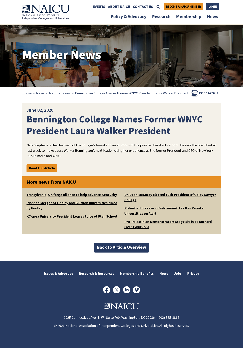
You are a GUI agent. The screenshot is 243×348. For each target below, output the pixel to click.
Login (212, 6)
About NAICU (119, 6)
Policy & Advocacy (128, 16)
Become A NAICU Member (183, 6)
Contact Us (143, 6)
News (212, 16)
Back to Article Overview (121, 247)
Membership (188, 16)
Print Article (208, 93)
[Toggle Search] (158, 7)
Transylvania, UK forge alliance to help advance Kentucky (72, 194)
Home (26, 93)
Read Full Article (42, 168)
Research (161, 16)
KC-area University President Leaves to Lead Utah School (72, 216)
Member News (59, 93)
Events (99, 6)
